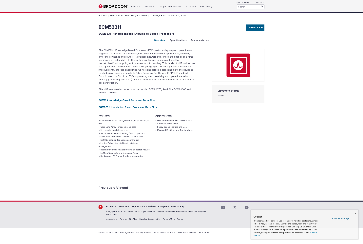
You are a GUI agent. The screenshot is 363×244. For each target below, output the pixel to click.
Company (163, 206)
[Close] (355, 213)
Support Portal (243, 2)
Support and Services (144, 206)
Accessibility (112, 219)
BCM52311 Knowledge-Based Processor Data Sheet (129, 107)
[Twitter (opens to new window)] (234, 207)
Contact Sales (255, 27)
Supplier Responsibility (149, 219)
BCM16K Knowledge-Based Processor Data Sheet (127, 100)
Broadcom (113, 6)
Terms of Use (168, 219)
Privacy (123, 219)
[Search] (262, 6)
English (258, 2)
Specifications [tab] (178, 40)
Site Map (133, 219)
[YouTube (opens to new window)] (246, 207)
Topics (180, 219)
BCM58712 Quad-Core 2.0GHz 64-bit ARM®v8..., (176, 232)
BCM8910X (204, 232)
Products (111, 206)
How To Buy (177, 206)
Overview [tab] (159, 40)
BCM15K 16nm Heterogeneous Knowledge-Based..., (129, 232)
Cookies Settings (340, 218)
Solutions (124, 206)
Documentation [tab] (200, 40)
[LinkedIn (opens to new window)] (222, 207)
